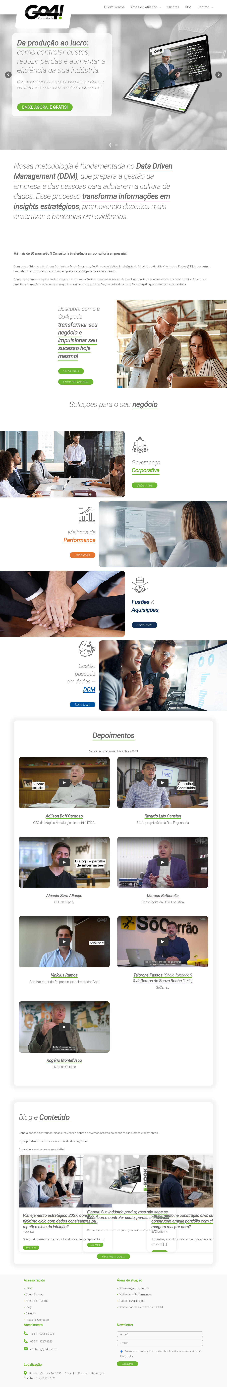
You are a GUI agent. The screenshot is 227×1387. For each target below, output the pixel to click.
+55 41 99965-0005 (42, 1333)
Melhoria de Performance (135, 1294)
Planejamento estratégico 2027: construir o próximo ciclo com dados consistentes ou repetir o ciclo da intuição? (60, 1221)
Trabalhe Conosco (37, 1319)
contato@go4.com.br (43, 1349)
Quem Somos (34, 1294)
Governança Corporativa (134, 1288)
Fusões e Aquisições (132, 1300)
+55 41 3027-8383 (41, 1341)
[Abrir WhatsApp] (219, 1379)
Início (29, 1288)
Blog (28, 1307)
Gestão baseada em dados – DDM (141, 1307)
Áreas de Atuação (37, 1300)
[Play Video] (64, 783)
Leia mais (31, 1247)
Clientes (31, 1313)
